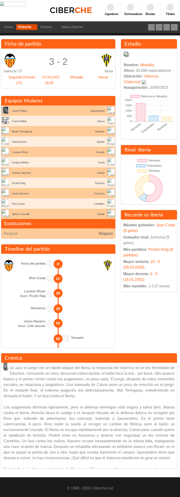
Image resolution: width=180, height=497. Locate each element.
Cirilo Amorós (19, 141)
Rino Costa (18, 203)
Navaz (103, 77)
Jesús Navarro (20, 193)
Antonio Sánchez (21, 172)
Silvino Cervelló (20, 214)
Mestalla (76, 77)
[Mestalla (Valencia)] (126, 54)
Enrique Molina (20, 162)
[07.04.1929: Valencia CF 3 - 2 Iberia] (5, 368)
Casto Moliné (19, 121)
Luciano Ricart (20, 152)
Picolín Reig (18, 183)
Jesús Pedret (19, 110)
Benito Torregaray (22, 131)
